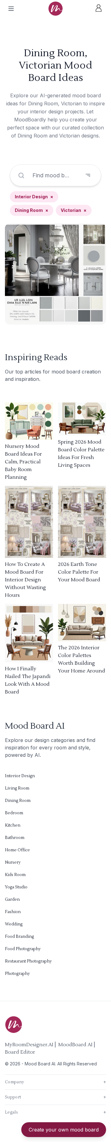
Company (55, 1082)
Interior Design (34, 196)
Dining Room (31, 210)
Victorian (74, 210)
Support (55, 1097)
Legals (55, 1112)
